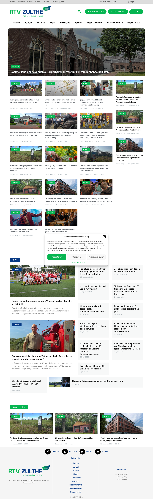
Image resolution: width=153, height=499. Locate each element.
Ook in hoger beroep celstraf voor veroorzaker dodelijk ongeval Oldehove (129, 157)
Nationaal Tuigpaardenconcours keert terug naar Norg (97, 381)
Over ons (12, 2)
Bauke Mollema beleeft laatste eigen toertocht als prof (126, 309)
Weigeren (76, 257)
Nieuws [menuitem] (16, 23)
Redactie (46, 2)
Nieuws (75, 463)
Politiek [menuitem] (41, 23)
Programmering (75, 485)
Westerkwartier (75, 488)
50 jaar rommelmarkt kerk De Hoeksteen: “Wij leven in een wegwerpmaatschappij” (92, 102)
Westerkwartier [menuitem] (115, 23)
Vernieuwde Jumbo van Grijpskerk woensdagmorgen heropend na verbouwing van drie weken (94, 135)
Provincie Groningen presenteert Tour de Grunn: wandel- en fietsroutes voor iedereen (26, 168)
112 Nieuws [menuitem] (65, 23)
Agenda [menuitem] (78, 23)
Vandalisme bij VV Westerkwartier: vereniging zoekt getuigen (93, 326)
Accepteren (57, 257)
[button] (104, 237)
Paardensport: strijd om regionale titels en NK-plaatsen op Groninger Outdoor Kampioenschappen (91, 348)
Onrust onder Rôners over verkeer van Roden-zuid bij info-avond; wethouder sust (60, 102)
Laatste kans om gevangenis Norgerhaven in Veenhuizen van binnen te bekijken (60, 71)
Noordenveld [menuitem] (133, 23)
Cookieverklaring (73, 262)
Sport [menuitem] (52, 23)
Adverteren (21, 2)
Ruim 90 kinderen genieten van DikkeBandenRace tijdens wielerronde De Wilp (127, 346)
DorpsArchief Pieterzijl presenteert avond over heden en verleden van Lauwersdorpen (94, 168)
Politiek (76, 470)
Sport (75, 474)
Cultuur (15, 67)
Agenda (75, 481)
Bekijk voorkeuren (96, 257)
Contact (29, 2)
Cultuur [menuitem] (28, 23)
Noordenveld (75, 492)
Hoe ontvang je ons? (58, 2)
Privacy (82, 262)
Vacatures (38, 2)
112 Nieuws (76, 478)
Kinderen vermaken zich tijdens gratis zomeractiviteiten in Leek (92, 309)
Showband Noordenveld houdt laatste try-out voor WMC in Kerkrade (26, 384)
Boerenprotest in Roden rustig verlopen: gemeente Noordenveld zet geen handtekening (61, 135)
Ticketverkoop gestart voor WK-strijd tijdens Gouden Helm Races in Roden (93, 271)
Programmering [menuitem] (94, 23)
